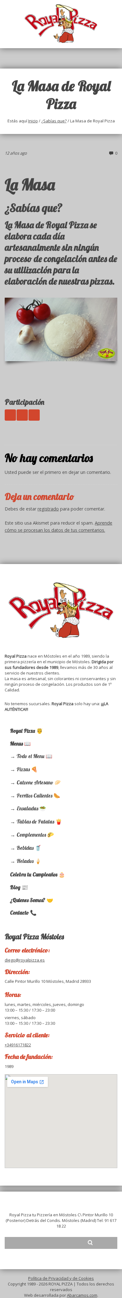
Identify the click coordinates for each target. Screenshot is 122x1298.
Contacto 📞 (23, 912)
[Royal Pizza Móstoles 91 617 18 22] (61, 23)
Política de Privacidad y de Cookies (61, 1278)
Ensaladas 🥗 (31, 808)
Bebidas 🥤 (29, 847)
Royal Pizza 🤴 (26, 730)
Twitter (31, 1242)
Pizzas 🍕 (27, 769)
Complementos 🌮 (35, 834)
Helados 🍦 (29, 861)
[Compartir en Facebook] (22, 415)
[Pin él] (34, 415)
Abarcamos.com (82, 1295)
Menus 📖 (20, 743)
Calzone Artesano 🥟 (39, 782)
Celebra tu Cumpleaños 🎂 (37, 874)
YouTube (66, 1242)
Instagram (78, 1242)
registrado (48, 509)
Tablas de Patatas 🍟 (39, 821)
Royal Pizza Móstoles (34, 936)
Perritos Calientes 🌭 (38, 795)
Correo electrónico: (27, 950)
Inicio (33, 121)
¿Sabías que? (54, 121)
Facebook (42, 1242)
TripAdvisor (54, 1242)
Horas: (13, 994)
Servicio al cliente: (27, 1035)
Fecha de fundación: (29, 1056)
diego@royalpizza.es (25, 960)
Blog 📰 (19, 887)
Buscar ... (90, 1242)
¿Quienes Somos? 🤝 (31, 900)
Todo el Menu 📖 (34, 756)
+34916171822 (18, 1045)
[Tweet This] (10, 415)
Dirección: (17, 972)
